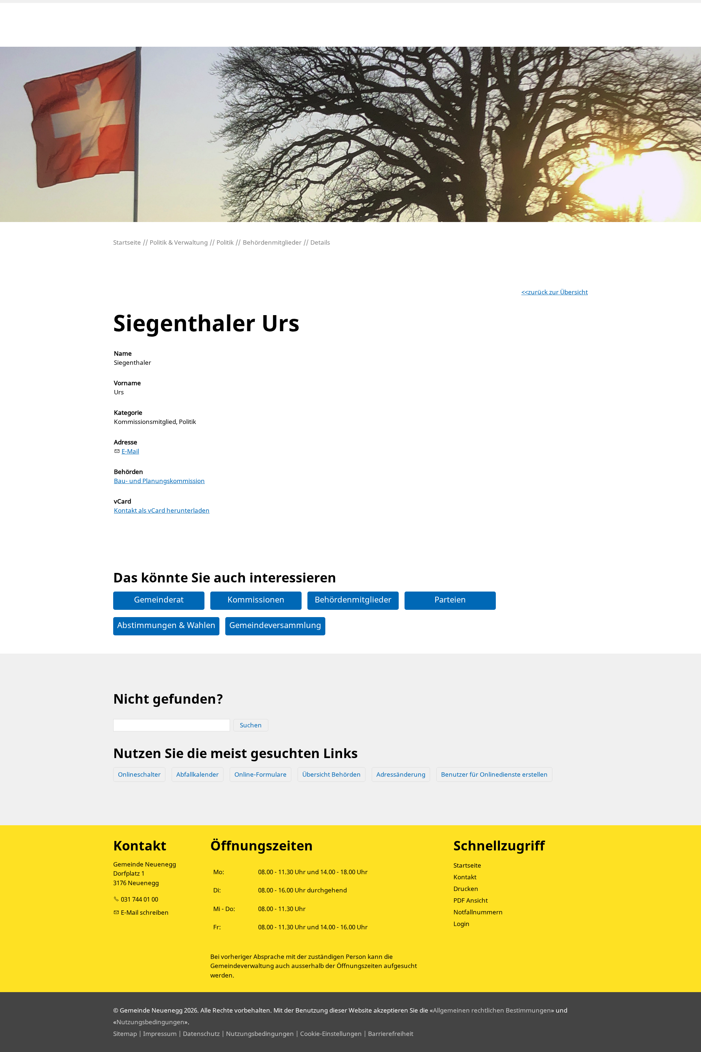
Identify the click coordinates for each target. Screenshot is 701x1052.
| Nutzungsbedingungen (257, 1033)
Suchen (251, 725)
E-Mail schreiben (145, 912)
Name (123, 353)
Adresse (125, 442)
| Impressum (157, 1033)
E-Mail (130, 451)
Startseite (467, 865)
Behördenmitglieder (353, 599)
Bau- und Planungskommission (159, 481)
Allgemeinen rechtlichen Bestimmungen (492, 1010)
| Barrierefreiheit (387, 1033)
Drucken (465, 888)
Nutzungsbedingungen (150, 1022)
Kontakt (464, 877)
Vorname (127, 383)
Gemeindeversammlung (275, 624)
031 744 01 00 (139, 899)
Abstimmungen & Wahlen (166, 624)
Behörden (128, 471)
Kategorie (128, 412)
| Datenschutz (198, 1033)
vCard (122, 501)
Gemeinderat (159, 599)
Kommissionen (255, 599)
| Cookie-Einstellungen (328, 1033)
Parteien (450, 599)
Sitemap (125, 1033)
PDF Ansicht (470, 900)
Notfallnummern (478, 912)
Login (461, 923)
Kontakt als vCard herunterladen (162, 510)
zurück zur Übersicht (558, 292)
